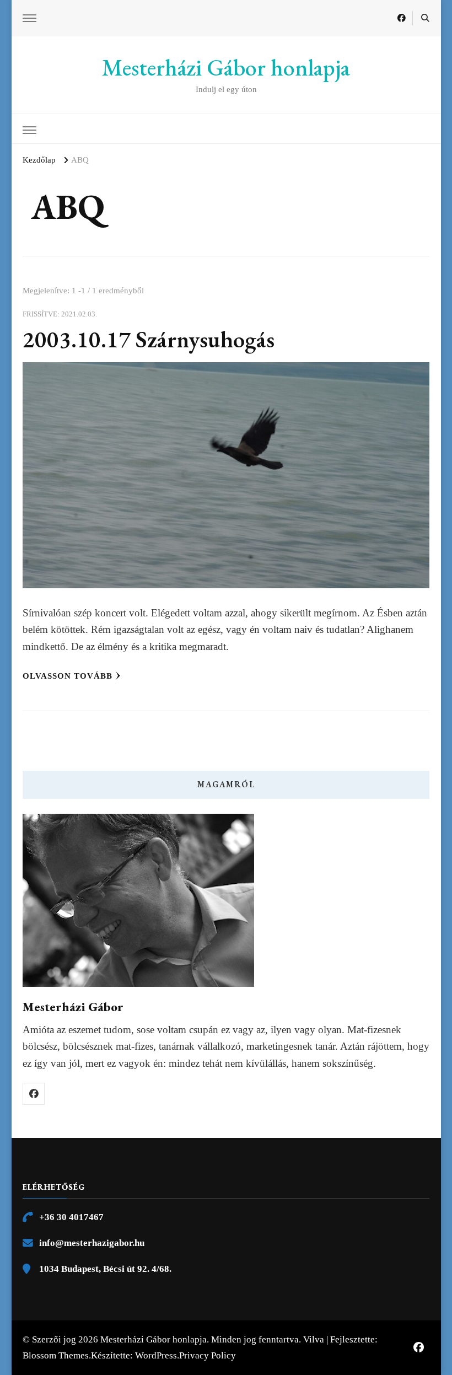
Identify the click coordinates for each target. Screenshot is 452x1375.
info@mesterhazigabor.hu (91, 1243)
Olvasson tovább (67, 676)
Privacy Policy (207, 1355)
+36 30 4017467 (71, 1217)
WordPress (156, 1355)
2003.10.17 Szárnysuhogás (149, 339)
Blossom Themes (56, 1355)
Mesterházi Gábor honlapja (226, 67)
